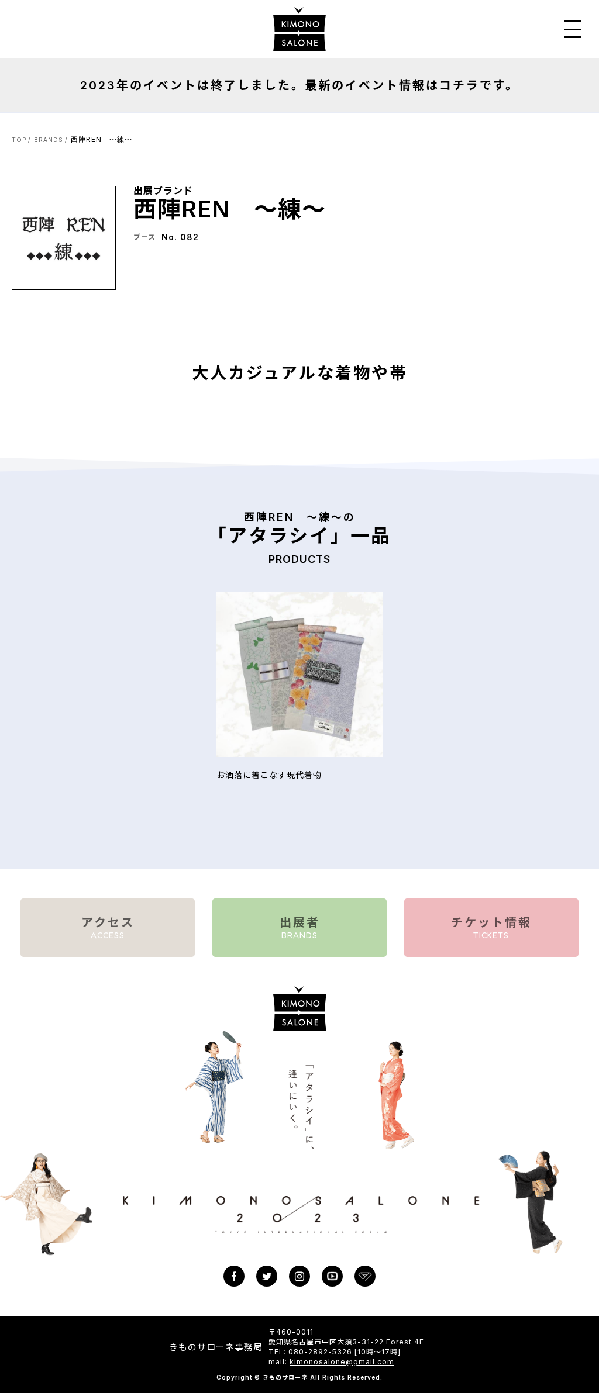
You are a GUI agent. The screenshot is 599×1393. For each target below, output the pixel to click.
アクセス (108, 927)
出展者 (300, 927)
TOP (19, 139)
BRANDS (48, 139)
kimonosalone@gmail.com (342, 1361)
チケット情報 (491, 927)
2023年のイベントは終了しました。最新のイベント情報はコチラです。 (299, 85)
